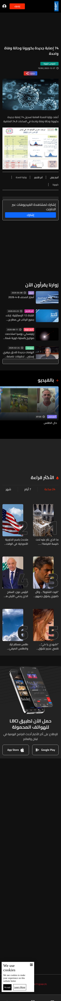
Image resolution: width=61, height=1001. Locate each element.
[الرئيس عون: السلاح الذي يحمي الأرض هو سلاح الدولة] (15, 577)
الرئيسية (54, 998)
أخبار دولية (29, 329)
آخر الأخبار (29, 311)
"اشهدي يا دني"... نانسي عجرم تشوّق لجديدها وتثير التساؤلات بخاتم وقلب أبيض (47, 646)
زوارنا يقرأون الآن (42, 285)
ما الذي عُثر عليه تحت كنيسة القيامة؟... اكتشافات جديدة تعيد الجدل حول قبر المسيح (46, 541)
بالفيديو (46, 380)
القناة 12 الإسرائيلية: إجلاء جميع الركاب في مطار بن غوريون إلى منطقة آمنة (20, 317)
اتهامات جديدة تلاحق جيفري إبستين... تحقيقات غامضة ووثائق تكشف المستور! (18, 354)
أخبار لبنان (52, 416)
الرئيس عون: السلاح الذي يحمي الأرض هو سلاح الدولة (16, 594)
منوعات (30, 348)
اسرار (31, 292)
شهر (8, 489)
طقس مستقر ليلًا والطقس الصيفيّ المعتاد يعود (18, 646)
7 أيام (27, 489)
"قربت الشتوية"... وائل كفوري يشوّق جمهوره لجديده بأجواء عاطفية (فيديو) (46, 594)
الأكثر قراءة (42, 477)
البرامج (15, 998)
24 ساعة (49, 489)
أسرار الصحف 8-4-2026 (21, 297)
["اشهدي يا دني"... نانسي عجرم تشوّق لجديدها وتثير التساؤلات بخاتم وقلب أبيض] (46, 630)
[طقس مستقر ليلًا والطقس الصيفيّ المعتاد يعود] (15, 630)
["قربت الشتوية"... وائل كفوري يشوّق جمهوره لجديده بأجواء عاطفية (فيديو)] (46, 577)
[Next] (4, 407)
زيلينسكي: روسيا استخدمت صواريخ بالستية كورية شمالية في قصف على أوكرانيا (18, 336)
